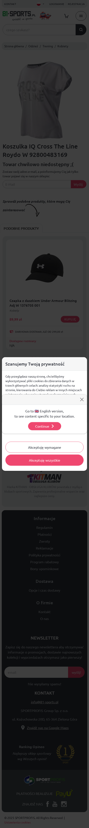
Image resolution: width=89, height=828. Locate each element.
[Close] (81, 399)
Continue (42, 426)
